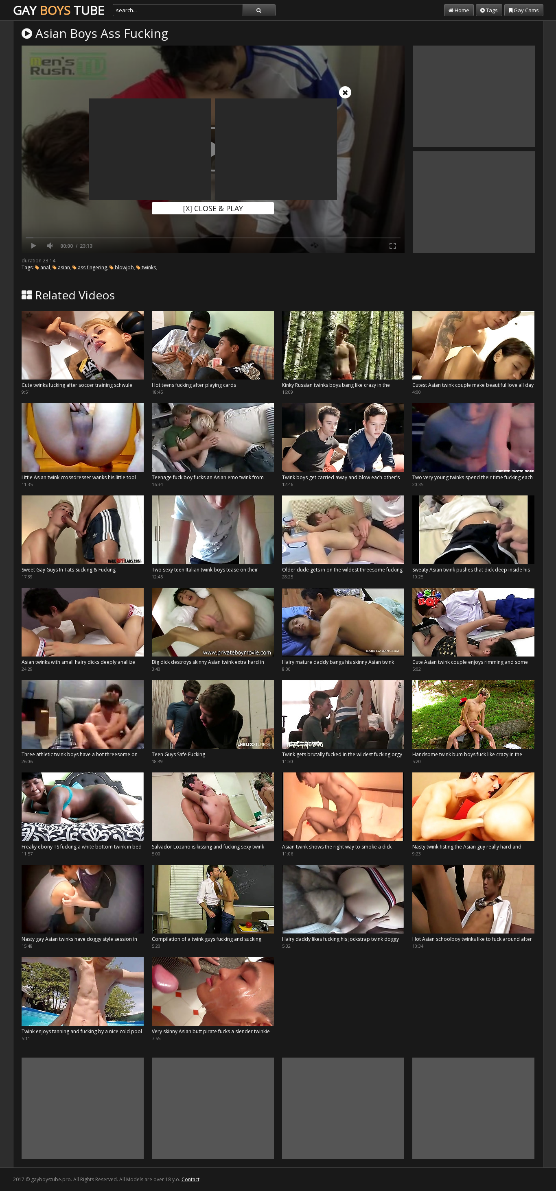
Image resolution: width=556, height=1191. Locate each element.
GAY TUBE (59, 10)
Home (461, 10)
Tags (491, 10)
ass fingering (92, 267)
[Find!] (259, 10)
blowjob (124, 267)
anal (44, 267)
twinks (148, 267)
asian (63, 267)
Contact (190, 1179)
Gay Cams (525, 10)
